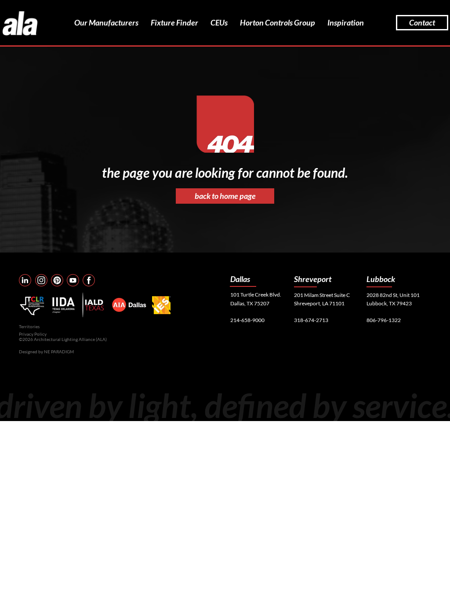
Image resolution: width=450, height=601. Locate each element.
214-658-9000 (247, 320)
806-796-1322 (384, 320)
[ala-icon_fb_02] (89, 280)
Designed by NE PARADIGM (46, 351)
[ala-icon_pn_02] (57, 280)
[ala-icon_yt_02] (73, 280)
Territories (29, 326)
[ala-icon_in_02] (25, 280)
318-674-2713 (311, 320)
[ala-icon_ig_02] (41, 280)
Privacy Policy (33, 334)
